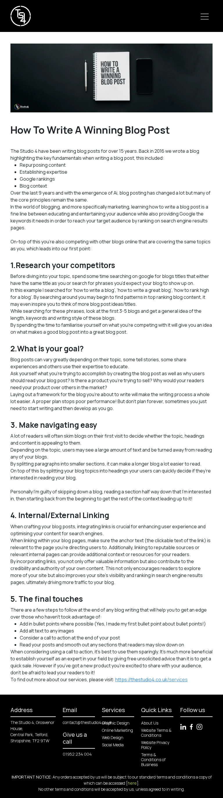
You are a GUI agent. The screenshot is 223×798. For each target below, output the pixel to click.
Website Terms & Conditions (156, 732)
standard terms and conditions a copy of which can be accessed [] (148, 780)
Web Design (112, 737)
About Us (149, 723)
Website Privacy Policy (155, 745)
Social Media (113, 744)
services (151, 679)
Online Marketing (117, 730)
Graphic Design (116, 723)
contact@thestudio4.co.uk (87, 722)
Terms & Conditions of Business (153, 759)
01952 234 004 (77, 754)
